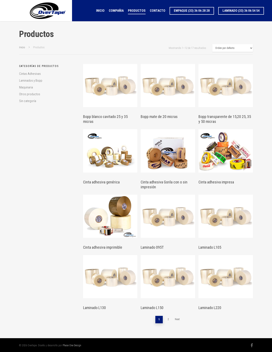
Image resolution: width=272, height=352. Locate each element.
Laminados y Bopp (30, 80)
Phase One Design (72, 345)
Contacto (157, 11)
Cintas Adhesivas (30, 74)
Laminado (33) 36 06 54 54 (241, 11)
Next (177, 319)
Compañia (116, 11)
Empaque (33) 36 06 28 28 (192, 11)
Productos (137, 11)
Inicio (100, 11)
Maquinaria (26, 87)
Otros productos (29, 94)
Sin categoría (27, 101)
